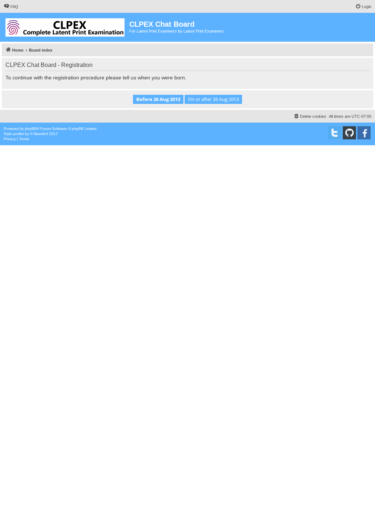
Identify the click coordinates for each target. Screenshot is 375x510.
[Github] (349, 132)
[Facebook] (364, 132)
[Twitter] (334, 132)
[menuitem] (11, 6)
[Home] (65, 26)
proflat (18, 134)
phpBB (31, 129)
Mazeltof (41, 134)
